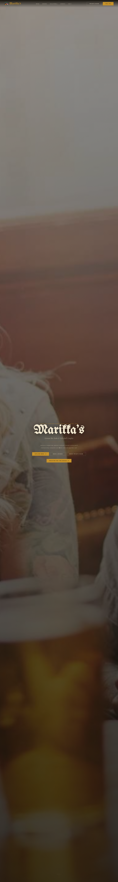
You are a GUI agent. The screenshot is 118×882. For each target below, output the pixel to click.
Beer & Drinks (58, 453)
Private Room (94, 3)
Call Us (108, 3)
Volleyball (54, 3)
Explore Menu (39, 453)
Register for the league (58, 460)
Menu (37, 3)
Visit (70, 3)
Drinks (44, 3)
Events (63, 3)
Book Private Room (76, 453)
